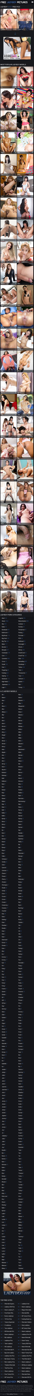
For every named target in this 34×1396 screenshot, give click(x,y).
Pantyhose (22, 629)
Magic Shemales (26, 1310)
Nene (20, 850)
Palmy (20, 954)
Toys (21, 676)
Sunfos (21, 1135)
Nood (20, 888)
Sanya (20, 1081)
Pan (20, 960)
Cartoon (5, 870)
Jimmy (4, 1118)
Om (20, 939)
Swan (20, 1144)
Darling (4, 919)
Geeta (4, 994)
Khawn (4, 1182)
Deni (3, 934)
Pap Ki (20, 968)
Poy (20, 1040)
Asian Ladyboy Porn (10, 1310)
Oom (20, 945)
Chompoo (5, 885)
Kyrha (4, 1210)
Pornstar (21, 635)
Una (20, 1196)
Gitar (4, 1014)
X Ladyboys (8, 1325)
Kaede (4, 1150)
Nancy (21, 810)
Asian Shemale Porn (27, 1346)
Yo (20, 1245)
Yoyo (20, 1251)
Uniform (21, 678)
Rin (19, 1055)
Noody (20, 890)
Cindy (4, 890)
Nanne (20, 815)
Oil (20, 931)
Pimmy (20, 1011)
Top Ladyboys (8, 1328)
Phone (20, 1000)
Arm (3, 761)
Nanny (21, 818)
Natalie (20, 833)
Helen (4, 1046)
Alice (4, 706)
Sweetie (21, 1147)
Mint (20, 758)
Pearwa (21, 991)
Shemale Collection (27, 1322)
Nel (19, 847)
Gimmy (4, 1009)
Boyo (4, 850)
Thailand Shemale (10, 1365)
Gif (3, 997)
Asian (5, 621)
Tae (20, 1153)
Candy (4, 862)
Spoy (20, 1127)
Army (4, 764)
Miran (20, 761)
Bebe (4, 801)
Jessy (4, 1110)
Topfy (20, 1187)
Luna (4, 1251)
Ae (3, 694)
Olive (20, 937)
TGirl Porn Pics (9, 1368)
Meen (20, 712)
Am (3, 717)
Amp (4, 729)
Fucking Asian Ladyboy (28, 1319)
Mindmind (21, 749)
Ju (3, 1133)
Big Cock (5, 638)
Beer (4, 807)
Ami (3, 720)
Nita (20, 867)
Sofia (20, 1107)
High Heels (6, 681)
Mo (19, 764)
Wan (20, 1213)
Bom (4, 833)
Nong (20, 882)
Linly (3, 1239)
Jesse (4, 1104)
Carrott (4, 867)
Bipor (4, 827)
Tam (20, 1159)
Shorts (21, 647)
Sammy (21, 1072)
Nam (20, 795)
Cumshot (6, 658)
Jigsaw (4, 1115)
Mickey (21, 726)
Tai (19, 1156)
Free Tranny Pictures (10, 1374)
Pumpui (21, 1049)
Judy (4, 1138)
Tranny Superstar (10, 1322)
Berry (4, 824)
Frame (4, 988)
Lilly (3, 1228)
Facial (5, 664)
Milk (20, 735)
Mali (3, 1259)
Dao (4, 913)
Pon (20, 1026)
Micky (20, 729)
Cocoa (4, 896)
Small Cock (22, 652)
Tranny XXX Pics (26, 1343)
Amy (4, 732)
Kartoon (5, 1164)
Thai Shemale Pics (27, 1359)
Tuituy (20, 1190)
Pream (20, 1043)
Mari (20, 694)
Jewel (4, 1112)
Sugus (20, 1133)
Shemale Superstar (10, 1303)
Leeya (4, 1225)
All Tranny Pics (9, 1377)
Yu (19, 1254)
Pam (20, 957)
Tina (20, 1179)
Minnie (20, 755)
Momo (20, 772)
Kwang (4, 1205)
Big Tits (5, 641)
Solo (21, 658)
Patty (20, 983)
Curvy (4, 661)
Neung (20, 856)
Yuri (20, 1262)
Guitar (4, 1035)
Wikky (20, 1225)
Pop (20, 1037)
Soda (20, 1104)
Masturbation (23, 621)
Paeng (20, 948)
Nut (20, 916)
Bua (3, 853)
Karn (4, 1161)
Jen (3, 1098)
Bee (4, 804)
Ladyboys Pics (9, 1340)
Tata (20, 1167)
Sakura (20, 1069)
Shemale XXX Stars (27, 1377)
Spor (20, 1124)
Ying (20, 1242)
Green (4, 1032)
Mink (20, 752)
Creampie (6, 652)
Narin (20, 824)
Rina (20, 1058)
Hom (4, 1049)
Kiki (3, 1184)
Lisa (4, 1245)
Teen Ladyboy (9, 1343)
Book (4, 841)
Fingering (5, 670)
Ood (20, 942)
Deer (4, 931)
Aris (3, 758)
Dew (3, 937)
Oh (19, 928)
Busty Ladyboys (9, 1316)
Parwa (20, 977)
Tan (20, 1161)
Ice (3, 1058)
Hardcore (6, 678)
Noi (19, 873)
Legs (4, 687)
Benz (4, 821)
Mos (20, 787)
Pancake (21, 962)
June (4, 1144)
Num (20, 905)
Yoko (20, 1248)
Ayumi (4, 769)
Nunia (20, 913)
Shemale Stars (26, 1374)
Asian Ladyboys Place (28, 1307)
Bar (3, 787)
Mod (20, 769)
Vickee (20, 1202)
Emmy (4, 960)
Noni (20, 885)
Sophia (20, 1118)
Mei (19, 717)
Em (3, 954)
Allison (4, 712)
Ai (3, 703)
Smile (20, 1098)
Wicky (20, 1222)
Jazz (4, 1092)
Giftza (4, 1003)
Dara (4, 916)
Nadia (20, 792)
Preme (20, 1046)
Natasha (21, 836)
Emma (4, 957)
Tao (20, 1164)
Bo (3, 830)
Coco (4, 893)
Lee (4, 1222)
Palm (20, 951)
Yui (20, 1257)
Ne (20, 844)
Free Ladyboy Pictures (12, 1394)
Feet (4, 667)
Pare (20, 971)
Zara (20, 1265)
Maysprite (21, 706)
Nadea (20, 790)
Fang (4, 968)
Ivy (3, 1066)
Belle (4, 815)
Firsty (4, 983)
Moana (20, 766)
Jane (4, 1081)
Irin (3, 1061)
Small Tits (22, 655)
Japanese (6, 684)
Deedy (4, 928)
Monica (21, 781)
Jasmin (4, 1086)
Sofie (20, 1110)
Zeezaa (21, 1268)
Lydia (4, 1254)
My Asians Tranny (10, 1359)
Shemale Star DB (26, 1349)
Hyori (4, 1055)
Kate (3, 1167)
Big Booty (6, 635)
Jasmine (5, 1089)
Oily (19, 934)
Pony (20, 1032)
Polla (20, 1023)
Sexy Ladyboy (26, 1325)
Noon (20, 896)
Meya (20, 723)
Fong (4, 986)
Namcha (21, 798)
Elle (3, 951)
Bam (4, 784)
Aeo (3, 700)
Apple (4, 752)
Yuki (20, 1259)
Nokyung (21, 879)
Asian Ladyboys (26, 1331)
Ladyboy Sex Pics (9, 1356)
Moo (20, 784)
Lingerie (21, 618)
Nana (20, 807)
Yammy (21, 1236)
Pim (20, 1009)
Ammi (4, 726)
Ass (4, 624)
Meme (20, 720)
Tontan (20, 1184)
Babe (4, 627)
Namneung (22, 801)
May (20, 703)
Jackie (4, 1069)
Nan (20, 804)
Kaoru (4, 1156)
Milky (20, 738)
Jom (3, 1124)
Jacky (4, 1072)
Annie (4, 743)
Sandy (20, 1078)
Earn (3, 948)
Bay (3, 792)
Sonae (20, 1112)
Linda (4, 1236)
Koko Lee (5, 1196)
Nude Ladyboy (26, 1371)
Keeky (4, 1176)
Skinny (21, 650)
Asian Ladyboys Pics (10, 1334)
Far (3, 971)
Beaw (4, 798)
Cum (4, 655)
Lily (3, 1231)
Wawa (21, 1216)
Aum (4, 766)
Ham (4, 1040)
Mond (20, 778)
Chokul (4, 882)
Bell (4, 810)
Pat (20, 980)
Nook (20, 893)
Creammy (5, 905)
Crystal (4, 911)
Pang (20, 965)
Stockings (22, 664)
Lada (4, 1213)
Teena (20, 1170)
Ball (3, 778)
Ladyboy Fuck (25, 1303)
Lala (3, 1216)
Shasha (21, 1092)
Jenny (4, 1101)
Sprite (20, 1130)
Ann (3, 738)
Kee (3, 1173)
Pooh (20, 1035)
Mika (20, 732)
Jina (4, 1121)
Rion (20, 1061)
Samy (20, 1075)
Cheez (4, 876)
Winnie (20, 1231)
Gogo (4, 1023)
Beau (4, 795)
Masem (21, 700)
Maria (20, 697)
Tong (20, 1182)
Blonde (5, 647)
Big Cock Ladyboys (10, 1352)
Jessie (4, 1107)
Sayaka (21, 1086)
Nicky (20, 859)
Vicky (20, 1205)
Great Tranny (25, 1340)
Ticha (20, 1176)
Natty (20, 841)
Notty (20, 899)
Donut (4, 942)
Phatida (21, 997)
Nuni (20, 911)
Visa (20, 1208)
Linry (4, 1242)
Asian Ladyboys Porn (28, 1368)
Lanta (4, 1219)
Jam (3, 1078)
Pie (19, 1006)
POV (20, 638)
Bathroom (5, 632)
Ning (20, 864)
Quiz (20, 1052)
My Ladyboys (8, 1337)
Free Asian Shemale (10, 1313)
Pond (20, 1029)
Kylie (3, 1208)
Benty (4, 818)
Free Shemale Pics (10, 1349)
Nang (20, 813)
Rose (20, 1063)
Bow (3, 844)
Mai (3, 1257)
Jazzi (4, 1095)
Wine (20, 1228)
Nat (19, 830)
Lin (3, 1233)
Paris (20, 974)
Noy (20, 902)
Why (20, 1219)
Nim (20, 862)
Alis (3, 709)
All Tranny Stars (26, 1328)
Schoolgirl (22, 644)
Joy (3, 1130)
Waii (20, 1210)
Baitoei (4, 772)
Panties (21, 627)
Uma (20, 1193)
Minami (21, 743)
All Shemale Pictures (10, 1331)
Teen (20, 670)
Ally (3, 715)
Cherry (4, 879)
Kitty (4, 1193)
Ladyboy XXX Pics (10, 1307)
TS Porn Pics (8, 1319)
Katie (4, 1170)
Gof (3, 1020)
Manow (4, 1265)
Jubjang (4, 1135)
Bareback (6, 629)
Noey (20, 870)
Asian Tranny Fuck (27, 1352)
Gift (4, 1000)
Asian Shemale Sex (27, 1337)
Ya (19, 1233)
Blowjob (5, 650)
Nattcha (21, 839)
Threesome (22, 673)
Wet (20, 684)
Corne (4, 899)
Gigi (3, 1006)
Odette (20, 922)
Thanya (21, 1173)
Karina (4, 1159)
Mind (20, 746)
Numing (21, 908)
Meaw (20, 709)
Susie (20, 1141)
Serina (21, 1089)
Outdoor (21, 624)
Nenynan (21, 853)
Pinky (20, 1014)
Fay (3, 974)
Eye (4, 962)
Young (21, 687)
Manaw (5, 1262)
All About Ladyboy (27, 1365)
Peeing (21, 632)
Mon (20, 775)
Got (4, 1026)
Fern (4, 977)
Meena (20, 715)
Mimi (20, 741)
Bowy (4, 847)
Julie (4, 1141)
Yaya (20, 1239)
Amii (3, 723)
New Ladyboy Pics (10, 1362)
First (4, 980)
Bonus (4, 839)
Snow (20, 1101)
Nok (20, 876)
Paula (20, 986)
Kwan (4, 1202)
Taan (20, 1150)
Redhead (21, 641)
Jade (4, 1075)
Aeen (4, 697)
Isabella (4, 1063)
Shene (20, 1095)
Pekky (20, 994)
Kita (3, 1190)
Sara (20, 1084)
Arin (4, 755)
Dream (4, 945)
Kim (3, 1187)
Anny (4, 746)
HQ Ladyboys (8, 1346)
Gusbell (4, 1037)
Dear (4, 922)
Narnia (20, 827)
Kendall (4, 1179)
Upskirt (21, 681)
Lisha (4, 1248)
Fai (3, 965)
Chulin (4, 888)
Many (4, 1268)
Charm (4, 873)
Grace (4, 1029)
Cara (4, 864)
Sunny (21, 1138)
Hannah (4, 1043)
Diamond (5, 939)
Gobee (4, 1017)
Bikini (4, 644)
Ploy (20, 1017)
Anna (4, 741)
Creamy (5, 908)
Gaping (5, 676)
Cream (4, 902)
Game (4, 991)
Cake (4, 856)
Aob (3, 749)
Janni (4, 1084)
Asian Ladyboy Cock (27, 1362)
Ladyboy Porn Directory (28, 1334)
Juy (3, 1147)
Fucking (5, 673)
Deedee (4, 925)
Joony (4, 1127)
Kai (3, 1153)
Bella (4, 813)
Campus (5, 859)
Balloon (4, 781)
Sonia (20, 1115)
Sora (20, 1121)
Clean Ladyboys (9, 1371)
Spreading (22, 661)
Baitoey (4, 775)
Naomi (20, 821)
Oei (19, 925)
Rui (20, 1066)
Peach (21, 988)
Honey (4, 1052)
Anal (4, 618)
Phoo (20, 1003)
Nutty (20, 919)
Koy (3, 1199)
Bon (4, 836)
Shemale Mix (25, 1313)
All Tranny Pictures (27, 1316)
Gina (3, 1011)
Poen (20, 1020)
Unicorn (21, 1199)
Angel (4, 735)
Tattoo (21, 667)
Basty (4, 790)
